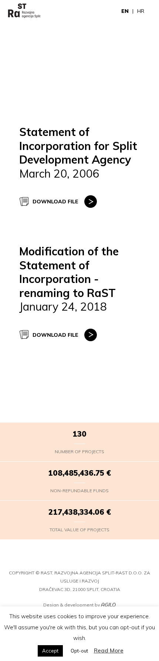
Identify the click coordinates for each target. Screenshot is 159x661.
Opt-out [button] (79, 651)
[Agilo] (108, 605)
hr (140, 11)
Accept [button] (50, 651)
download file (55, 201)
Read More (109, 650)
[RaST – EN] (24, 11)
